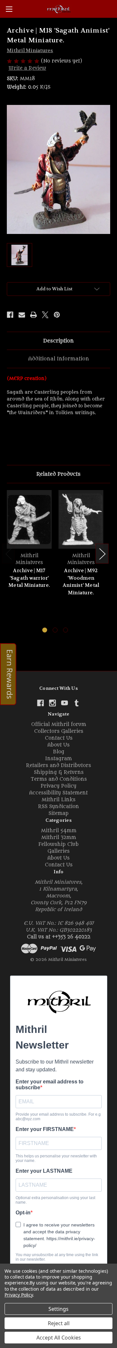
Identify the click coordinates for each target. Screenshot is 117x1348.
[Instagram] (52, 703)
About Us (58, 745)
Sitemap (58, 813)
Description (58, 341)
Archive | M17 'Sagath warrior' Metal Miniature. (29, 577)
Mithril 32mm (58, 837)
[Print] (33, 314)
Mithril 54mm (58, 830)
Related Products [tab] (58, 474)
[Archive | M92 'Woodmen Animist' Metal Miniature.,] (80, 519)
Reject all (59, 1323)
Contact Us (58, 738)
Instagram (58, 758)
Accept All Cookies (58, 1337)
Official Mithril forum (58, 724)
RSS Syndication (58, 806)
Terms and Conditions (59, 779)
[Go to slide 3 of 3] (65, 630)
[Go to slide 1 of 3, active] (44, 630)
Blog (58, 752)
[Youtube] (64, 703)
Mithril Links (58, 800)
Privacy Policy (58, 786)
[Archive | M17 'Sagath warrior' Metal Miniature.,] (29, 519)
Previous (8, 554)
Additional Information (58, 359)
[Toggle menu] (9, 9)
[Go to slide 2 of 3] (55, 630)
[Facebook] (10, 314)
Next (102, 554)
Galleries (58, 851)
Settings (58, 1308)
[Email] (22, 314)
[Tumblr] (76, 703)
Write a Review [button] (27, 68)
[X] (45, 314)
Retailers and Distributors (58, 765)
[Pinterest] (57, 314)
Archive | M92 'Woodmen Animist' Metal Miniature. (81, 581)
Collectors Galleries (58, 731)
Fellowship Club (58, 844)
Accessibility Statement (58, 793)
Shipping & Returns (59, 772)
